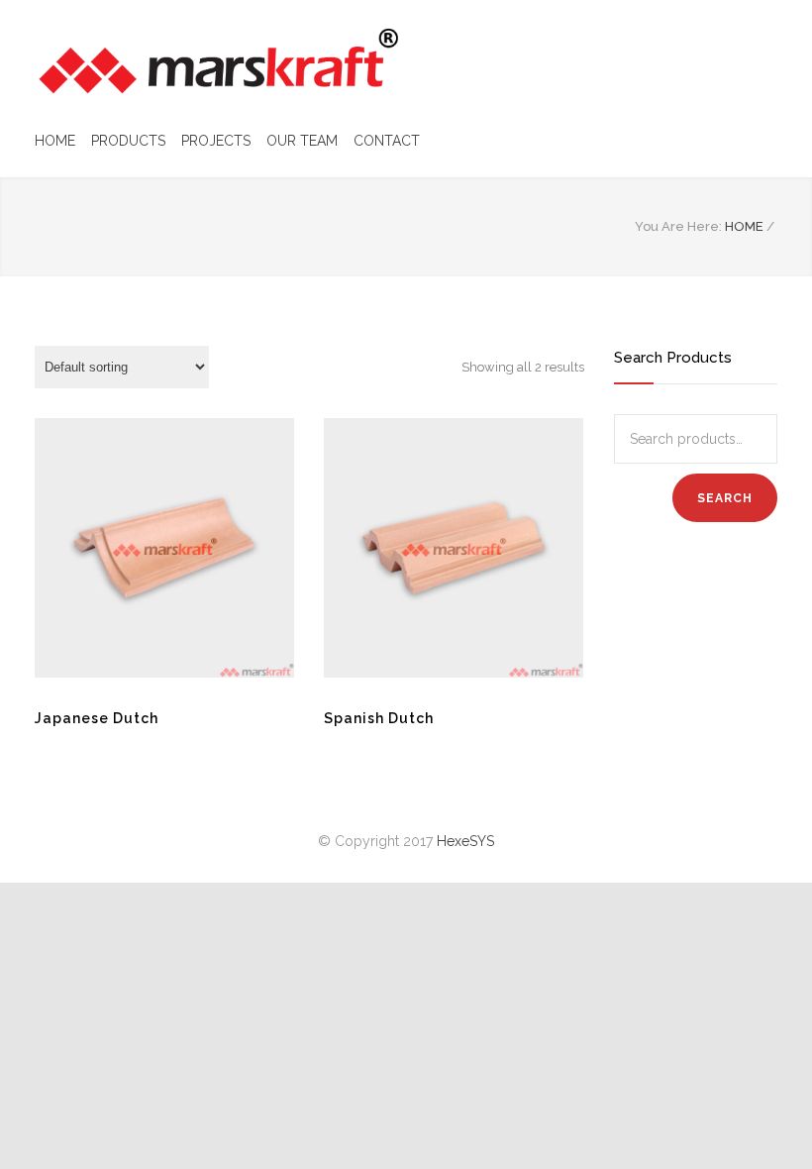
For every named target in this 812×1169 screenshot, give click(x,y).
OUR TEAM (302, 141)
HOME (55, 141)
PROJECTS (216, 141)
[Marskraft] (218, 61)
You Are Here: (678, 226)
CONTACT (387, 141)
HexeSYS (465, 841)
